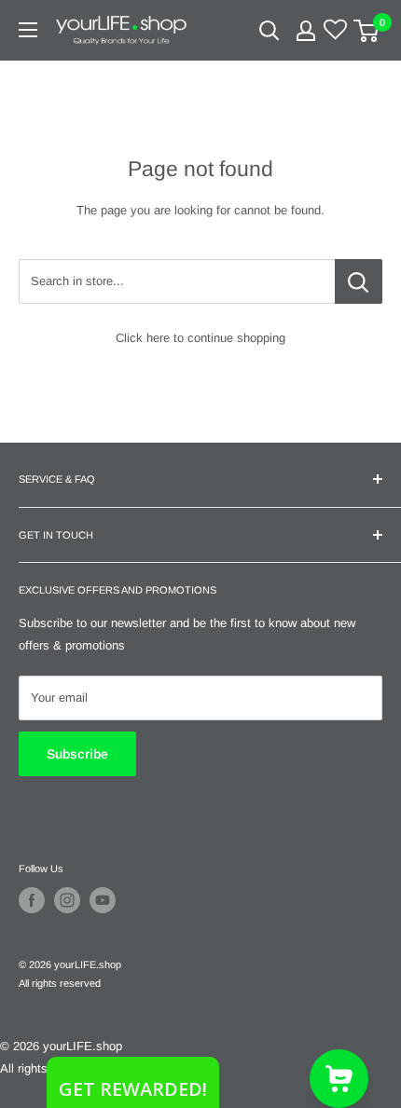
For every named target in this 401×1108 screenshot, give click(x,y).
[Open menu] (28, 29)
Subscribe (77, 753)
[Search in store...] (358, 281)
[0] (367, 31)
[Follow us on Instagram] (67, 900)
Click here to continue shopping (200, 338)
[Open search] (269, 31)
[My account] (306, 31)
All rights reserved (60, 983)
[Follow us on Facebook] (32, 900)
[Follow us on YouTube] (103, 900)
